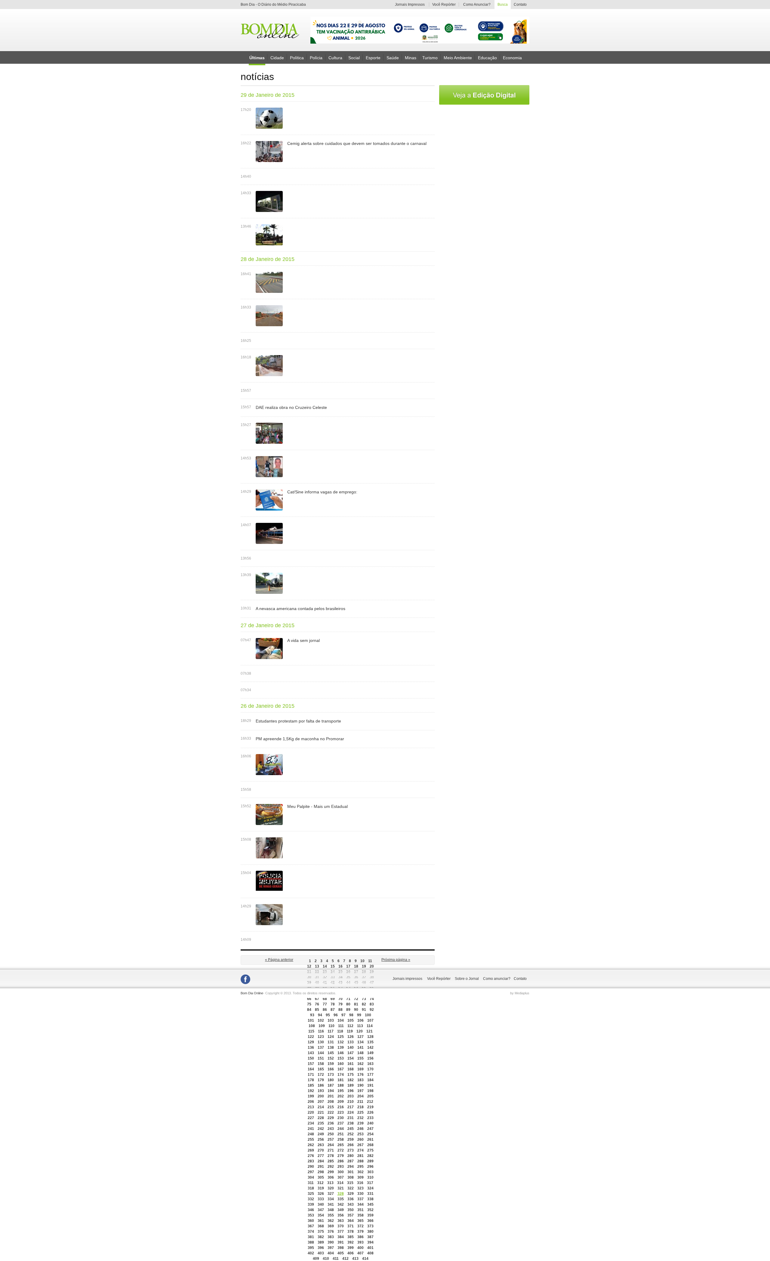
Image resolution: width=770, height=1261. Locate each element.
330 (360, 1194)
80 (348, 1004)
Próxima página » (395, 960)
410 (326, 1258)
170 (370, 1069)
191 (370, 1085)
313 (330, 1183)
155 (360, 1058)
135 (370, 1042)
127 (360, 1037)
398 (340, 1248)
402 (311, 1253)
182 (350, 1080)
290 (311, 1166)
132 (340, 1042)
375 (321, 1231)
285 (331, 1161)
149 (370, 1053)
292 (331, 1166)
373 (370, 1226)
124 (331, 1037)
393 (360, 1242)
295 (360, 1166)
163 (370, 1064)
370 (340, 1226)
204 (360, 1096)
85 (317, 1010)
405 (340, 1253)
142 (370, 1047)
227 (311, 1118)
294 (350, 1166)
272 (340, 1150)
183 (360, 1080)
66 (309, 999)
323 (360, 1188)
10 (362, 961)
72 (356, 999)
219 (370, 1107)
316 (360, 1183)
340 (321, 1204)
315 (350, 1183)
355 (331, 1215)
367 (311, 1226)
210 (350, 1102)
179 (321, 1080)
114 (370, 1026)
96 (336, 1015)
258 (340, 1139)
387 (370, 1237)
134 (360, 1042)
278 (331, 1156)
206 (311, 1102)
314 (340, 1183)
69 (333, 999)
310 (370, 1177)
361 (321, 1221)
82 (364, 1004)
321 (340, 1188)
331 (370, 1194)
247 (370, 1129)
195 (340, 1091)
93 (312, 1015)
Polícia (316, 57)
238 (350, 1123)
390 (331, 1242)
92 (372, 1010)
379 (360, 1231)
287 (350, 1161)
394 (370, 1242)
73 (364, 999)
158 (321, 1064)
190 (360, 1085)
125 (340, 1037)
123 (321, 1037)
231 (350, 1118)
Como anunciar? (496, 979)
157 (311, 1064)
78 (333, 1004)
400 (360, 1248)
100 (368, 1015)
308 (350, 1177)
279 (340, 1156)
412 (345, 1258)
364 (350, 1221)
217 (350, 1107)
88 (340, 1010)
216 (340, 1107)
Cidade (277, 57)
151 (321, 1058)
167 (340, 1069)
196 (350, 1091)
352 (370, 1210)
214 (321, 1107)
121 (369, 1031)
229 (331, 1118)
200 (321, 1096)
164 (311, 1069)
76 (317, 1004)
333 (321, 1199)
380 (370, 1231)
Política (297, 57)
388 (311, 1242)
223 (340, 1112)
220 (311, 1112)
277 (321, 1156)
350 (350, 1210)
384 (340, 1237)
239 (360, 1123)
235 (321, 1123)
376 (331, 1231)
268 (370, 1145)
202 (340, 1096)
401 (370, 1248)
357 (350, 1215)
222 (331, 1112)
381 (311, 1237)
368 (321, 1226)
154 (350, 1058)
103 (331, 1020)
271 (331, 1150)
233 (370, 1118)
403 (321, 1253)
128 (370, 1037)
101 (311, 1020)
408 (370, 1253)
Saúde (393, 57)
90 (356, 1010)
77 (325, 1004)
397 (331, 1248)
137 (321, 1047)
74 (372, 999)
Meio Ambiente (458, 57)
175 (350, 1074)
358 (360, 1215)
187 (331, 1085)
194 (331, 1091)
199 (311, 1096)
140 (350, 1047)
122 (311, 1037)
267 (360, 1145)
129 (311, 1042)
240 (370, 1123)
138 (331, 1047)
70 (340, 999)
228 (321, 1118)
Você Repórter (444, 4)
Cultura (335, 57)
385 (350, 1237)
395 (311, 1248)
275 (370, 1150)
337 (360, 1199)
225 (360, 1112)
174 (340, 1074)
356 (340, 1215)
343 (350, 1204)
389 (321, 1242)
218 (360, 1107)
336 (350, 1199)
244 (340, 1129)
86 (325, 1010)
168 (350, 1069)
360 (311, 1221)
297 (311, 1172)
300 (340, 1172)
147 (350, 1053)
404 (331, 1253)
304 (311, 1177)
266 (350, 1145)
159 (331, 1064)
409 (316, 1258)
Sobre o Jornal (467, 979)
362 (331, 1221)
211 (360, 1102)
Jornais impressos (407, 979)
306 (331, 1177)
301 (350, 1172)
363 (340, 1221)
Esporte (373, 57)
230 (340, 1118)
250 (331, 1134)
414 (365, 1258)
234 (311, 1123)
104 (340, 1020)
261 (370, 1139)
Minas (410, 57)
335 (340, 1199)
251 (340, 1134)
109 (322, 1026)
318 (311, 1188)
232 (360, 1118)
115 (311, 1031)
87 (333, 1010)
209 (340, 1102)
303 (370, 1172)
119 (350, 1031)
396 (321, 1248)
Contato (520, 4)
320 (331, 1188)
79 (340, 1004)
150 (311, 1058)
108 (312, 1026)
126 (350, 1037)
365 (360, 1221)
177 (370, 1074)
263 (321, 1145)
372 (360, 1226)
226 (370, 1112)
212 (370, 1102)
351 (360, 1210)
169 (360, 1069)
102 (321, 1020)
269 (311, 1150)
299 (331, 1172)
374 (311, 1231)
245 (350, 1129)
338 (370, 1199)
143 (311, 1053)
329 (350, 1194)
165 (321, 1069)
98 (351, 1015)
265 (340, 1145)
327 (331, 1194)
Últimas (257, 57)
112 (350, 1026)
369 (331, 1226)
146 (340, 1053)
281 (360, 1156)
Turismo (430, 57)
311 (311, 1183)
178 (311, 1080)
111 (341, 1026)
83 (372, 1004)
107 (370, 1020)
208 (331, 1102)
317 (370, 1183)
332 (311, 1199)
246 (360, 1129)
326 (321, 1194)
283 (311, 1161)
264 (331, 1145)
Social (354, 57)
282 (370, 1156)
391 (340, 1242)
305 (321, 1177)
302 (360, 1172)
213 (311, 1107)
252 (350, 1134)
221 (321, 1112)
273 (350, 1150)
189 (350, 1085)
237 (340, 1123)
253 (360, 1134)
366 (370, 1221)
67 (317, 999)
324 (370, 1188)
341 (331, 1204)
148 (360, 1053)
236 (331, 1123)
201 (331, 1096)
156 (370, 1058)
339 (311, 1204)
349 (340, 1210)
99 (359, 1015)
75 (309, 1004)
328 (340, 1194)
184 (370, 1080)
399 (350, 1248)
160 (340, 1064)
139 (340, 1047)
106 (360, 1020)
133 (350, 1042)
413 (355, 1258)
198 (370, 1091)
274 (360, 1150)
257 (331, 1139)
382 (321, 1237)
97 (343, 1015)
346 (311, 1210)
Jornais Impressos (410, 4)
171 (311, 1074)
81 (356, 1004)
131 (331, 1042)
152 (331, 1058)
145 (331, 1053)
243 (331, 1129)
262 (311, 1145)
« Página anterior (279, 960)
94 (320, 1015)
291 (321, 1166)
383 (331, 1237)
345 (370, 1204)
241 (311, 1129)
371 (350, 1226)
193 (321, 1091)
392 (350, 1242)
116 (321, 1031)
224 (350, 1112)
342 (340, 1204)
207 (321, 1102)
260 (360, 1139)
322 (350, 1188)
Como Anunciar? (477, 4)
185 (311, 1085)
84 (309, 1010)
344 (360, 1204)
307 (340, 1177)
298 (321, 1172)
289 (370, 1161)
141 (360, 1047)
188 (340, 1085)
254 (370, 1134)
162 (360, 1064)
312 (320, 1183)
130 (321, 1042)
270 (321, 1150)
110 (331, 1026)
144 (321, 1053)
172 (321, 1074)
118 (340, 1031)
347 (321, 1210)
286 (340, 1161)
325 (311, 1194)
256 (321, 1139)
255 (311, 1139)
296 (370, 1166)
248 (311, 1134)
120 (359, 1031)
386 (360, 1237)
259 (350, 1139)
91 (364, 1010)
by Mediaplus (519, 993)
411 (336, 1258)
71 (348, 999)
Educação (487, 57)
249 (321, 1134)
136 (311, 1047)
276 (311, 1156)
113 (360, 1026)
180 (331, 1080)
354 (321, 1215)
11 (370, 961)
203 (350, 1096)
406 (350, 1253)
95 (328, 1015)
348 (331, 1210)
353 (311, 1215)
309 (360, 1177)
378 (350, 1231)
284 (321, 1161)
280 (350, 1156)
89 (348, 1010)
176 (360, 1074)
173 (331, 1074)
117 (331, 1031)
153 (340, 1058)
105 (350, 1020)
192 (311, 1091)
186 (321, 1085)
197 (360, 1091)
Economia (512, 57)
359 (370, 1215)
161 (350, 1064)
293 (340, 1166)
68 (325, 999)
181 (340, 1080)
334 (331, 1199)
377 (340, 1231)
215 (331, 1107)
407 (360, 1253)
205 (370, 1096)
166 (331, 1069)
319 (321, 1188)
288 (360, 1161)
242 (321, 1129)
